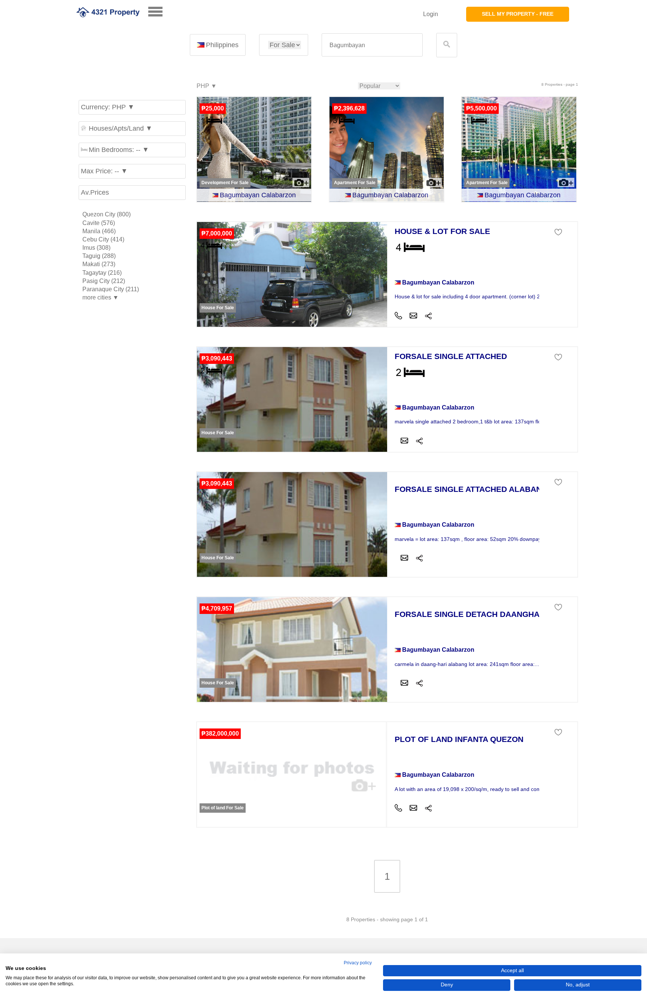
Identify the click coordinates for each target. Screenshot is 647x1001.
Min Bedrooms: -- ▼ (119, 149)
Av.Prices (95, 192)
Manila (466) (99, 231)
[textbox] (372, 45)
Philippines (222, 45)
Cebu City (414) (103, 239)
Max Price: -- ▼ (104, 171)
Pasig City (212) (103, 281)
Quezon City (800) (106, 214)
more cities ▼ (100, 297)
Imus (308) (96, 247)
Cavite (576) (98, 223)
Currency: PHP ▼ (107, 107)
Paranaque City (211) (110, 289)
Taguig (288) (99, 256)
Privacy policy (358, 962)
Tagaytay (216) (102, 273)
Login (430, 14)
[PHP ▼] (206, 86)
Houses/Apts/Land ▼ (120, 128)
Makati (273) (98, 264)
